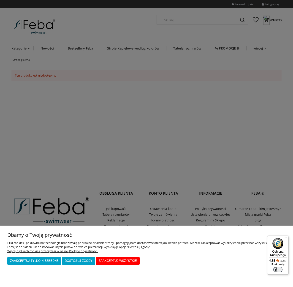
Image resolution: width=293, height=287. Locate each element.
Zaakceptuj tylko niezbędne (34, 260)
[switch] (277, 269)
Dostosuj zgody (78, 260)
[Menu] (285, 238)
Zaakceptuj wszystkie (118, 260)
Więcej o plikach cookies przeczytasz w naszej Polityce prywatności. (52, 251)
